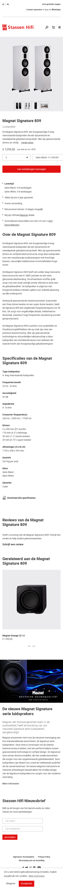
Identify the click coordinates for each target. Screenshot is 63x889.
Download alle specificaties (21, 498)
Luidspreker (9, 126)
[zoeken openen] (46, 27)
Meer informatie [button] (36, 876)
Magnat (24, 215)
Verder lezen (27, 142)
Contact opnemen (34, 9)
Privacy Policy (44, 856)
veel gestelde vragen (51, 4)
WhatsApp (56, 9)
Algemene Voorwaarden (23, 856)
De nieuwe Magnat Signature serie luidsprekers (27, 711)
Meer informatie (10, 783)
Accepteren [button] (26, 883)
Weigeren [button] (10, 883)
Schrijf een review (12, 544)
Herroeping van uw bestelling (31, 860)
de (8, 4)
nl (3, 4)
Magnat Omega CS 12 (13, 635)
